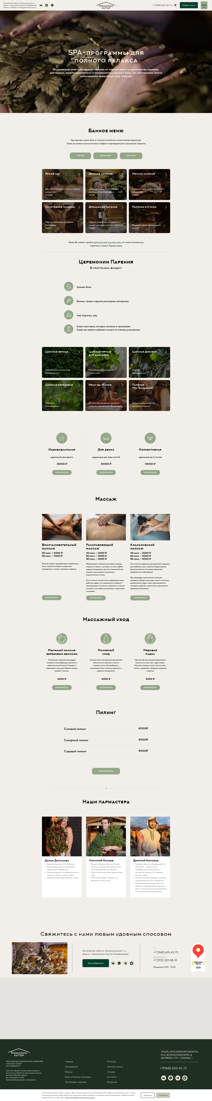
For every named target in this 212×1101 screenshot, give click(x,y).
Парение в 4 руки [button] (144, 207)
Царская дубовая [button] (144, 351)
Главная (69, 1061)
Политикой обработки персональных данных (80, 1097)
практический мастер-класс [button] (108, 242)
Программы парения (75, 1081)
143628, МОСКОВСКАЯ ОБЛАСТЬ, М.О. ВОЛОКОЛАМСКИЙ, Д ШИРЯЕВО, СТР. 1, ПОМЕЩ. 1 (179, 1055)
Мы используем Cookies (15, 1077)
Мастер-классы (115, 1066)
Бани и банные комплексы (78, 1076)
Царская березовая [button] (59, 384)
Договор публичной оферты (16, 1075)
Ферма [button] (68, 1071)
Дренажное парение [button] (103, 207)
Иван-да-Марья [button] (100, 384)
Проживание (71, 1066)
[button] (62, 472)
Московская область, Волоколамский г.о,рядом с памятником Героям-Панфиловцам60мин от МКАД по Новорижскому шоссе (20, 5)
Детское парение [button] (101, 173)
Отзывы (111, 1071)
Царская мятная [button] (56, 351)
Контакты (112, 1076)
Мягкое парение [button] (143, 173)
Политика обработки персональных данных (22, 1071)
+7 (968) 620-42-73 (162, 5)
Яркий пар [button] (52, 173)
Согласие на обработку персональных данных (24, 1073)
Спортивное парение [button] (60, 207)
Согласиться (163, 1095)
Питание (111, 1061)
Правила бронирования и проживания (21, 1080)
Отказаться (148, 1095)
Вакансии (112, 1081)
